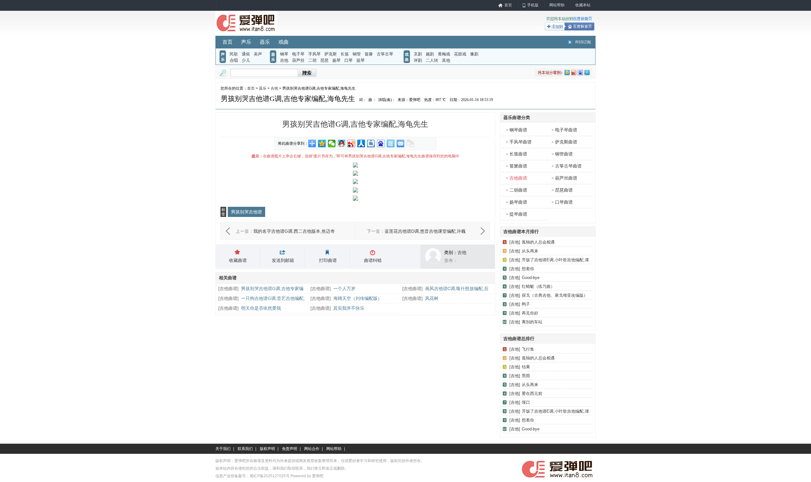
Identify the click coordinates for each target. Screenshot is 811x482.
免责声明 (289, 449)
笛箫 (369, 54)
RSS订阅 (583, 42)
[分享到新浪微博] (351, 143)
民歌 (234, 54)
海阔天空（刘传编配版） (357, 298)
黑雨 (526, 375)
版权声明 (267, 449)
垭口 (526, 402)
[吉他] (514, 242)
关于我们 (223, 449)
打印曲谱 (328, 260)
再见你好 (530, 313)
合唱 (234, 60)
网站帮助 (557, 5)
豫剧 (474, 54)
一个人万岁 (344, 288)
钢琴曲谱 (518, 129)
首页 (508, 5)
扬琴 (336, 60)
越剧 (430, 54)
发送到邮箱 (283, 260)
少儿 (246, 60)
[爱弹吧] (246, 33)
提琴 (360, 60)
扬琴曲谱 (518, 202)
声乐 (246, 42)
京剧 (418, 54)
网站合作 (311, 449)
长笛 (345, 54)
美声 (258, 54)
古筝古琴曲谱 (568, 165)
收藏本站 (583, 5)
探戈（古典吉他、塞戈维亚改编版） (555, 295)
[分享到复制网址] (410, 143)
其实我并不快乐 (348, 308)
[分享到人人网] (361, 143)
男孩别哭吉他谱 (246, 211)
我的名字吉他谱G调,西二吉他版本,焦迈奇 (294, 231)
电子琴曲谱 (566, 129)
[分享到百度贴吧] (371, 143)
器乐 (265, 42)
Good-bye (531, 277)
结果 (526, 367)
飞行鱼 (528, 349)
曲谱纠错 (373, 260)
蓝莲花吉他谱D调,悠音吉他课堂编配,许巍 (425, 231)
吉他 (284, 60)
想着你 (528, 268)
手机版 (533, 5)
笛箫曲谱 (518, 165)
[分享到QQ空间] (322, 143)
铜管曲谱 (564, 153)
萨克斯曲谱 (566, 141)
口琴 (348, 60)
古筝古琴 (385, 54)
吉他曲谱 (228, 288)
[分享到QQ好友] (342, 143)
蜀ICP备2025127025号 (270, 476)
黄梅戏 (444, 54)
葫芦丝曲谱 (566, 178)
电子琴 (298, 54)
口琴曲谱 (564, 202)
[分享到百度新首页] (381, 143)
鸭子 (526, 304)
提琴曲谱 (518, 214)
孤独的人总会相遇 (538, 242)
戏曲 (283, 42)
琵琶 (324, 60)
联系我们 (245, 449)
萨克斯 (330, 54)
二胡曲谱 (518, 190)
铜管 (357, 54)
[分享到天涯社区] (391, 143)
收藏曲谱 (238, 260)
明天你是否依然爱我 (261, 308)
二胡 (312, 60)
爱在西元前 (532, 393)
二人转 (432, 60)
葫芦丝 (298, 60)
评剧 (418, 60)
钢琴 (284, 54)
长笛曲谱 (518, 153)
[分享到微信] (332, 143)
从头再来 (530, 251)
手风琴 (314, 54)
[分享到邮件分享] (401, 143)
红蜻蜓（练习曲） (538, 286)
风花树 (431, 298)
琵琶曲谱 (564, 190)
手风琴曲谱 (520, 141)
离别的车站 (532, 322)
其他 (446, 60)
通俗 (246, 54)
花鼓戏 (460, 54)
